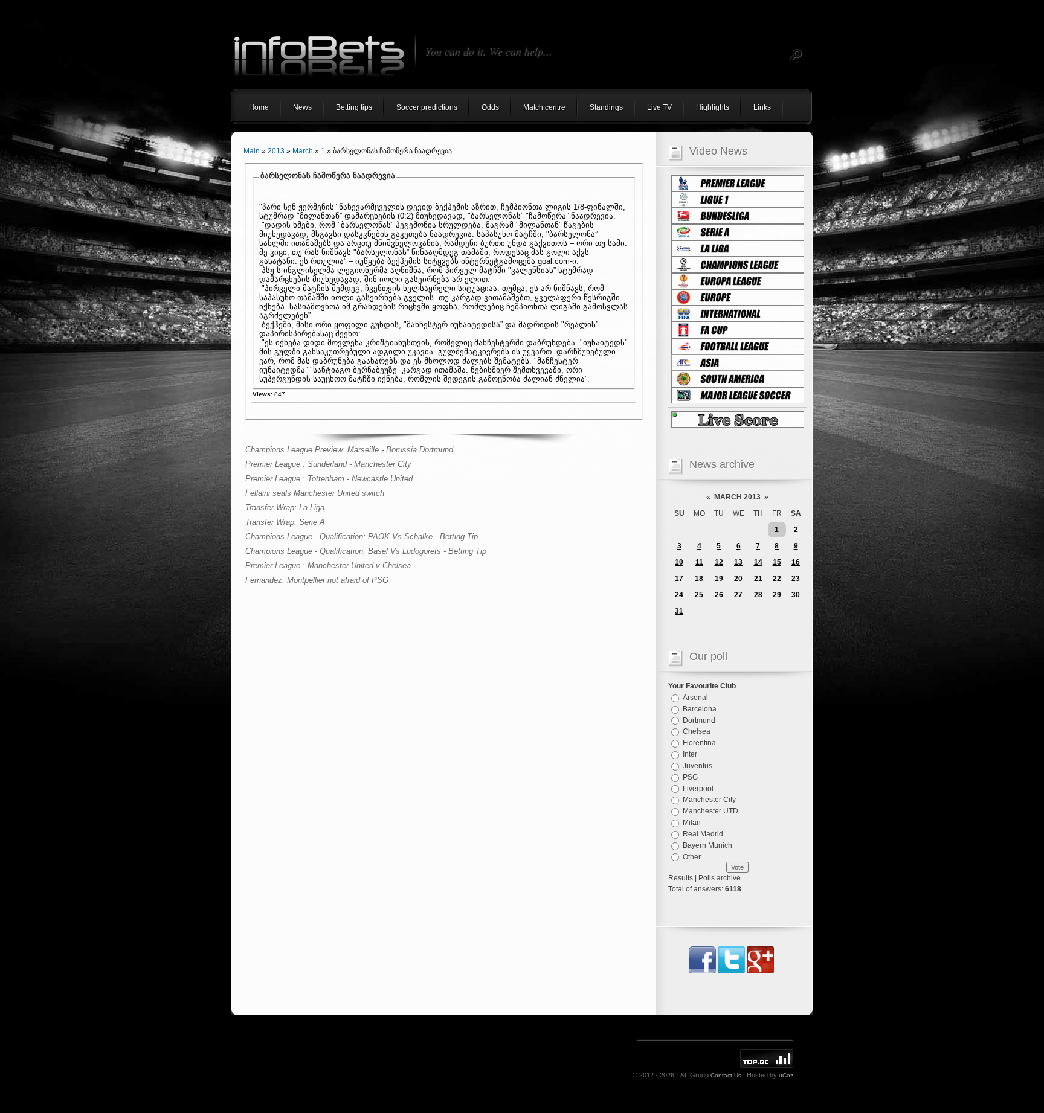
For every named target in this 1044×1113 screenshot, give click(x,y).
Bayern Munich (707, 845)
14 (758, 562)
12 (719, 562)
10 (679, 562)
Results (680, 878)
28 (758, 595)
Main (251, 151)
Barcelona (700, 709)
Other (692, 856)
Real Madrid (703, 834)
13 (738, 562)
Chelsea (696, 731)
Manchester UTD (710, 811)
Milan (692, 822)
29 (777, 595)
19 (719, 578)
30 (795, 595)
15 (777, 562)
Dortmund (699, 720)
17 (679, 578)
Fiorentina (699, 743)
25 (699, 595)
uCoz (786, 1075)
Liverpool (698, 788)
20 (738, 578)
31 (679, 611)
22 (777, 578)
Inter (690, 754)
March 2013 (737, 497)
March (302, 151)
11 (699, 562)
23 (795, 578)
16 (795, 562)
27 (738, 595)
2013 (276, 151)
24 (679, 595)
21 (758, 578)
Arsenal (695, 697)
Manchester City (709, 799)
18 (699, 578)
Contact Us (725, 1075)
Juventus (697, 766)
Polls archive (719, 878)
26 (719, 595)
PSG (690, 777)
